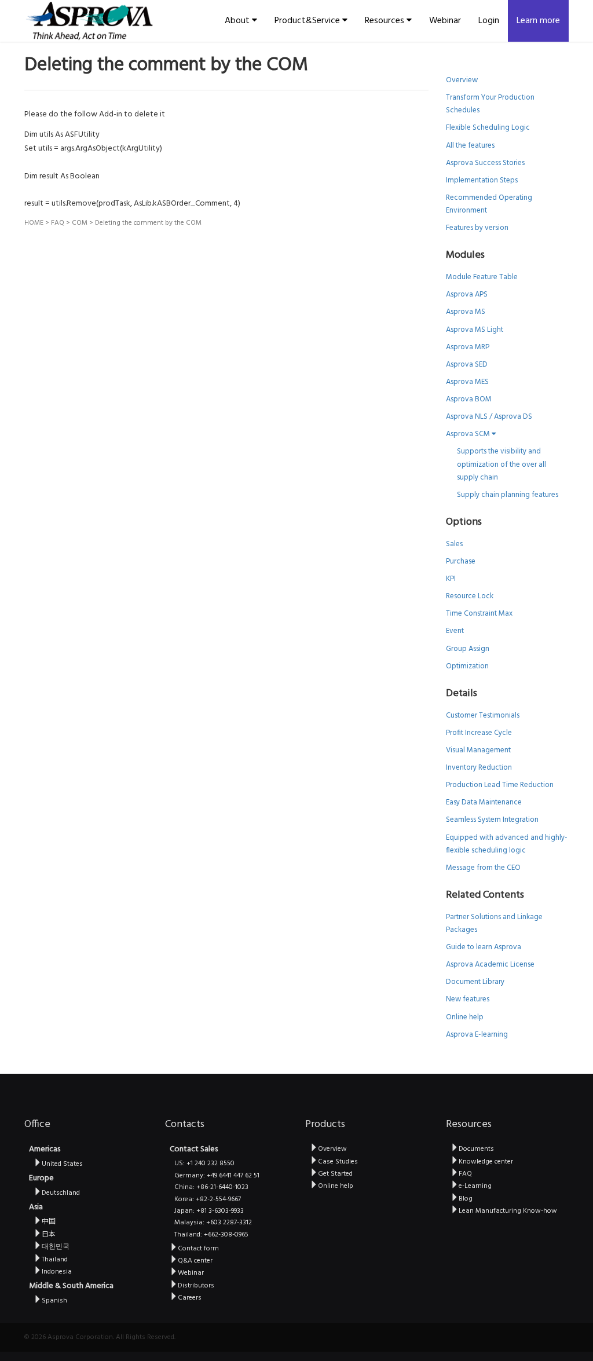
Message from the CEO (483, 868)
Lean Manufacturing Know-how (508, 1211)
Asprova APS (467, 294)
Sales (454, 544)
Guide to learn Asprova (483, 947)
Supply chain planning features (507, 495)
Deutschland (61, 1193)
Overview (462, 80)
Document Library (475, 982)
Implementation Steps (482, 180)
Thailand (55, 1259)
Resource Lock (469, 596)
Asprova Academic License (490, 964)
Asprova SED (467, 364)
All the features (470, 146)
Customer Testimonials (482, 715)
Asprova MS (465, 312)
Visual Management (478, 750)
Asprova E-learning (477, 1035)
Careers (190, 1298)
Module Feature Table (482, 277)
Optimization (467, 666)
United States (62, 1164)
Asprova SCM (469, 434)
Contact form (198, 1248)
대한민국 (55, 1247)
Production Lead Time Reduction (500, 785)
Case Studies (338, 1162)
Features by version (477, 228)
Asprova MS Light (474, 330)
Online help (465, 1017)
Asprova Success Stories (485, 163)
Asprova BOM (469, 399)
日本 (49, 1235)
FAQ (57, 223)
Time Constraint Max (479, 614)
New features (467, 999)
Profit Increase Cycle (479, 733)
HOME (33, 223)
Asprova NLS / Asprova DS (489, 417)
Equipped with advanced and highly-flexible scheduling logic (507, 844)
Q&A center (195, 1261)
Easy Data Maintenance (484, 802)
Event (455, 631)
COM (79, 223)
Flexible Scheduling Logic (488, 128)
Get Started (335, 1174)
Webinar (445, 21)
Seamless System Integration (492, 820)
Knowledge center (486, 1162)
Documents (476, 1149)
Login (488, 21)
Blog (466, 1199)
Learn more (538, 21)
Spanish (54, 1301)
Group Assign (467, 649)
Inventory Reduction (479, 768)
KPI (451, 579)
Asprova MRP (467, 347)
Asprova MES (467, 382)
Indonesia (57, 1272)
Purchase (460, 561)
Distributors (196, 1286)
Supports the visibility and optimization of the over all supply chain (501, 464)
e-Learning (475, 1186)
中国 (49, 1222)
